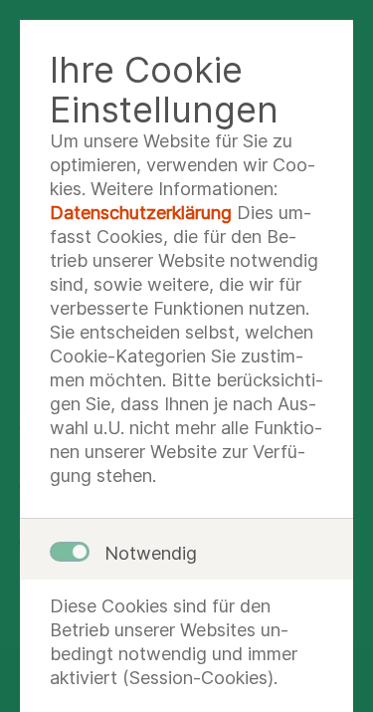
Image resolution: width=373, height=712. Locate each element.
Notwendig (150, 553)
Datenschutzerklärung (141, 212)
